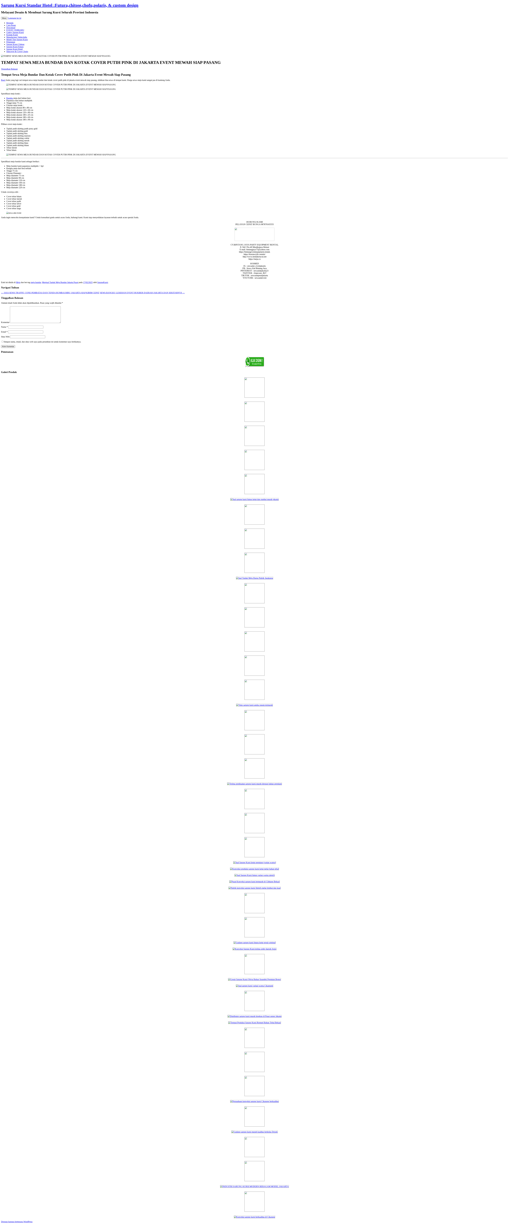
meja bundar (36, 282)
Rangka (9, 98)
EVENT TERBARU (15, 30)
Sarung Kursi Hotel (14, 49)
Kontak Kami (12, 35)
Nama (4, 327)
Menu (4, 18)
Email (4, 332)
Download (10, 28)
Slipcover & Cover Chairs (17, 51)
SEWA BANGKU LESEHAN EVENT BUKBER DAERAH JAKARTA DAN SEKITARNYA (142, 293)
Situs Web (5, 337)
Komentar (5, 322)
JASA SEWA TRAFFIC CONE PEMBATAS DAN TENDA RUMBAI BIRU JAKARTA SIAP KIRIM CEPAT (50, 293)
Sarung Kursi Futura (14, 47)
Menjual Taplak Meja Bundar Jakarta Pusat (60, 282)
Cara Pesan (11, 25)
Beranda (9, 23)
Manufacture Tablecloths (16, 37)
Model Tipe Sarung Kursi (17, 39)
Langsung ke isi (14, 18)
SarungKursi (102, 282)
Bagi (3, 80)
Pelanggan (10, 42)
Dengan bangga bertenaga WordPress (16, 1222)
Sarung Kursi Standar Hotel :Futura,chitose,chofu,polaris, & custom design (69, 5)
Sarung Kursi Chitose (15, 44)
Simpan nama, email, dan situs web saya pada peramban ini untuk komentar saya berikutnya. (42, 342)
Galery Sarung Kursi (15, 32)
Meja (18, 282)
